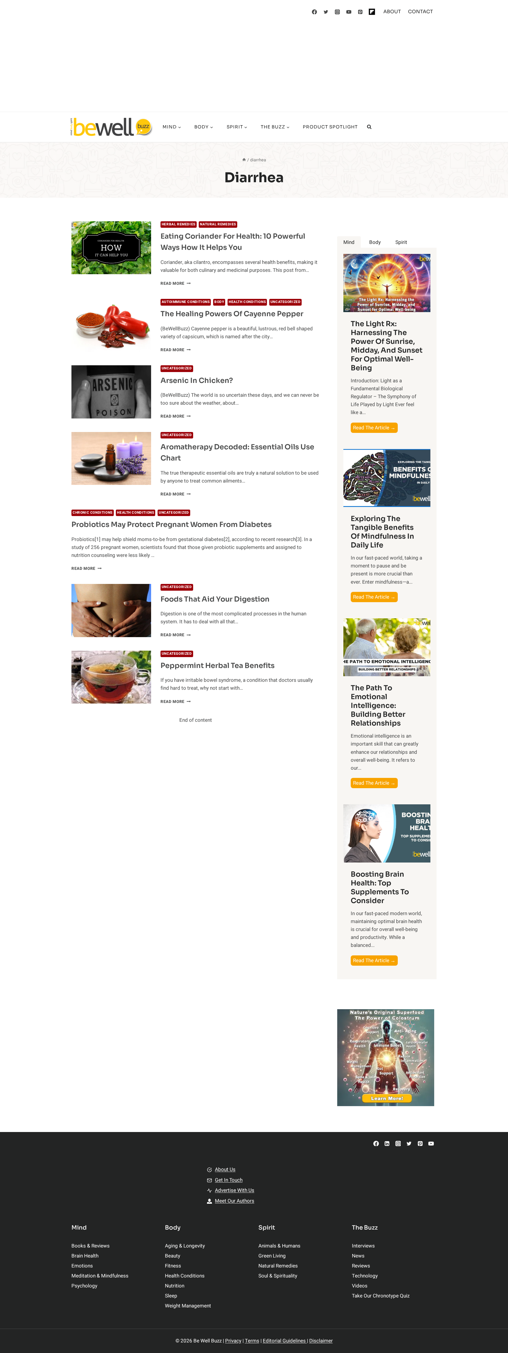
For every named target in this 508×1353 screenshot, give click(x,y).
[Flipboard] (372, 12)
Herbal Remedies (178, 224)
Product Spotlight (330, 127)
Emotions (82, 1266)
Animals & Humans (279, 1246)
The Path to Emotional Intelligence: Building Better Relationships (378, 706)
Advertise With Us (234, 1190)
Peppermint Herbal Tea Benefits (218, 665)
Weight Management (188, 1306)
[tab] (349, 242)
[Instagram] (337, 12)
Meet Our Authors (234, 1201)
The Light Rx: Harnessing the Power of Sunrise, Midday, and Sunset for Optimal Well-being (386, 345)
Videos (359, 1286)
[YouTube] (349, 12)
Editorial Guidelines (285, 1340)
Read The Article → (375, 428)
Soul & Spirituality (277, 1276)
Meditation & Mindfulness (99, 1276)
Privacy (233, 1340)
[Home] (244, 160)
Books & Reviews (90, 1246)
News (358, 1256)
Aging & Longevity (185, 1246)
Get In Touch (229, 1180)
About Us (225, 1169)
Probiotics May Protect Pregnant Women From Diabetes (171, 524)
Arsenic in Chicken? (197, 380)
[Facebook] (315, 12)
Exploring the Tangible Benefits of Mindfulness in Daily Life (382, 532)
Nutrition (174, 1286)
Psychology (84, 1286)
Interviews (363, 1246)
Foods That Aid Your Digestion (215, 599)
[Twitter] (326, 12)
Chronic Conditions (93, 512)
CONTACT (420, 12)
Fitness (173, 1266)
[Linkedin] (387, 1143)
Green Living (272, 1256)
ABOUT (392, 12)
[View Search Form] (369, 127)
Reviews (361, 1266)
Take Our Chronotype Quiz (381, 1296)
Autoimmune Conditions (186, 301)
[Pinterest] (360, 12)
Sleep (171, 1296)
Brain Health (84, 1256)
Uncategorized (285, 301)
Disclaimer (321, 1340)
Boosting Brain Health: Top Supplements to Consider (380, 887)
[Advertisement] (254, 67)
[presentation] (111, 247)
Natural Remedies (218, 224)
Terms (252, 1340)
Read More (176, 284)
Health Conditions (247, 301)
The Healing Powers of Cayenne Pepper (232, 313)
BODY (219, 301)
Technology (365, 1276)
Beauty (172, 1256)
